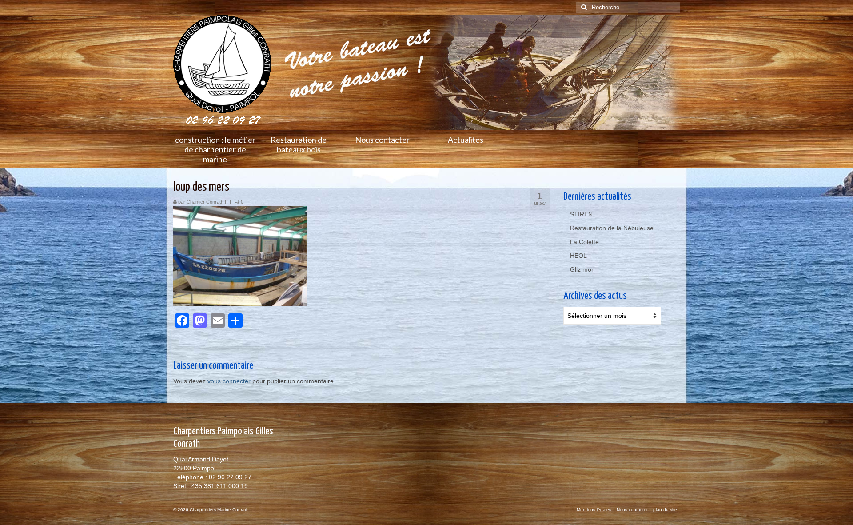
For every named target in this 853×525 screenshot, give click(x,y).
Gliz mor (582, 269)
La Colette (584, 241)
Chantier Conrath (205, 201)
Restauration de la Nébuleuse (612, 228)
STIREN (581, 214)
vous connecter (229, 381)
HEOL (578, 255)
